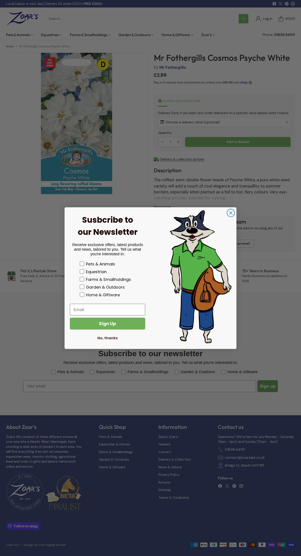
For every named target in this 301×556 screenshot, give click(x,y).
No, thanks (107, 338)
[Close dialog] (231, 213)
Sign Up (107, 324)
